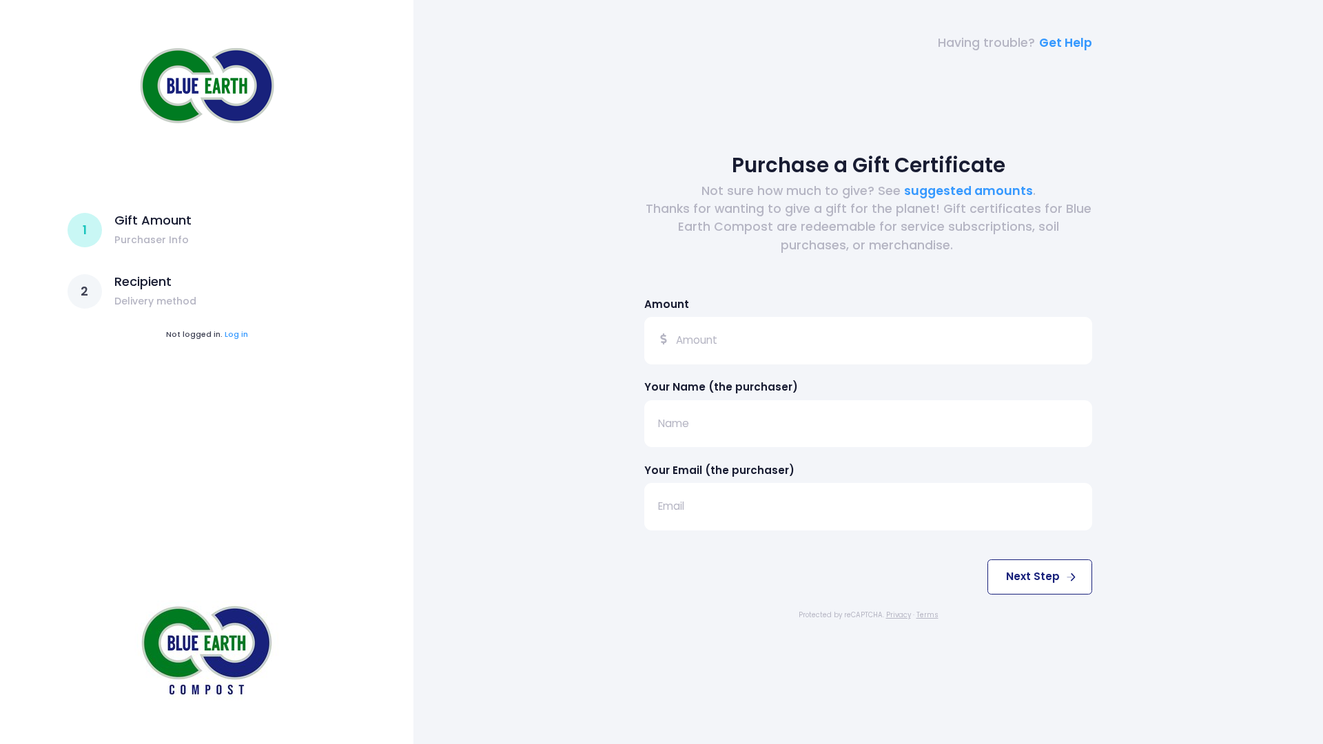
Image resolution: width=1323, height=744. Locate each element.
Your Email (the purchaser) (719, 470)
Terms (927, 614)
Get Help (1065, 42)
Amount (666, 304)
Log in (236, 334)
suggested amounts (968, 191)
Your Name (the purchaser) (721, 387)
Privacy (898, 614)
